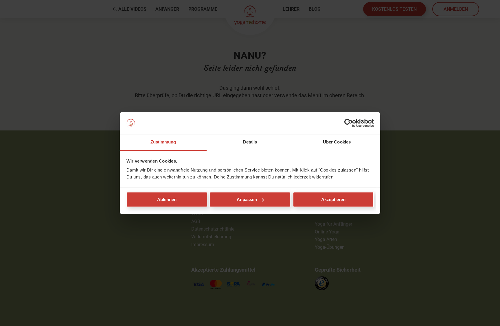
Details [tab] (250, 142)
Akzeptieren (333, 199)
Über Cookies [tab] (337, 142)
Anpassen (247, 199)
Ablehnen (167, 199)
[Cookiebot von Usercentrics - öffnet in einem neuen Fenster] (348, 123)
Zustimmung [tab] (163, 142)
